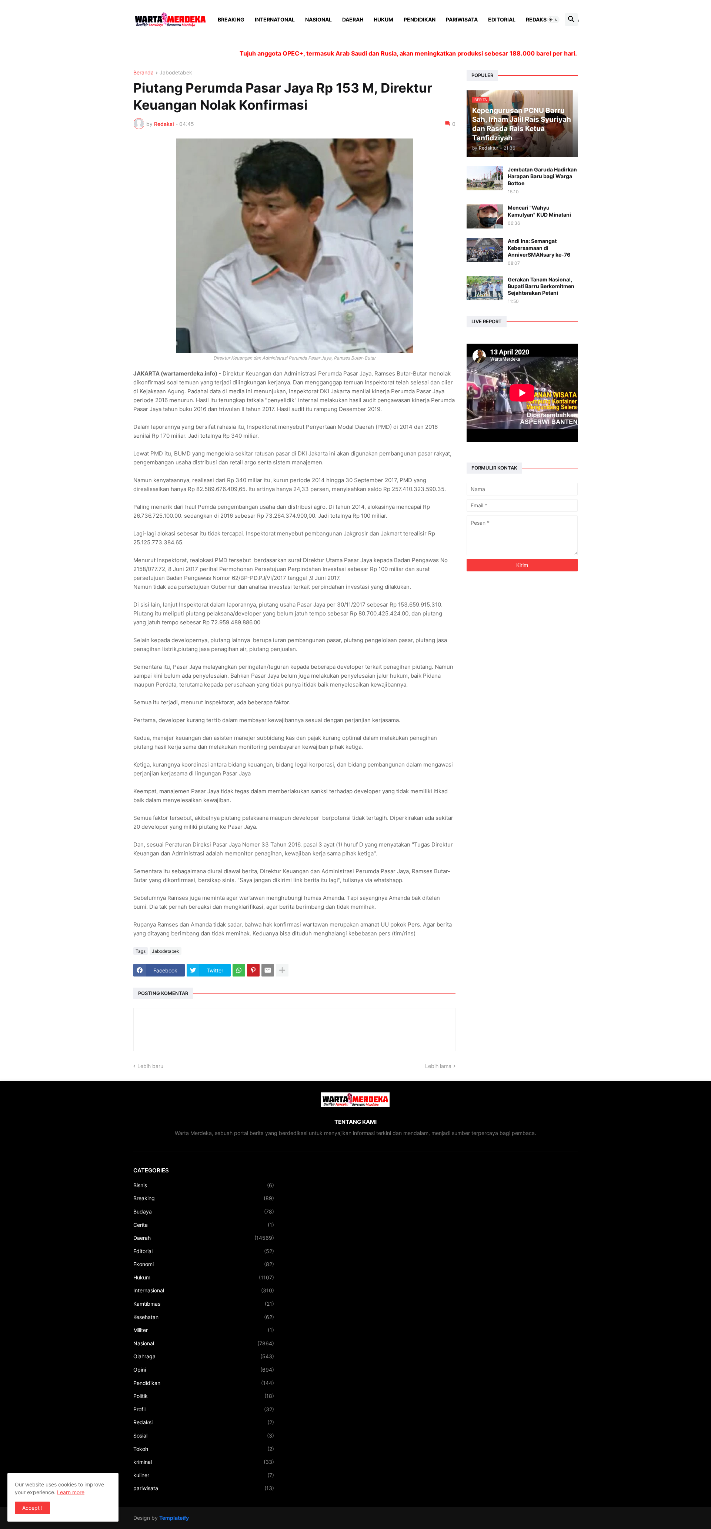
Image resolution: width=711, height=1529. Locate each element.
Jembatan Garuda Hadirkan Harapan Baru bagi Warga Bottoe (542, 176)
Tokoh (203, 1449)
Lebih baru (150, 1066)
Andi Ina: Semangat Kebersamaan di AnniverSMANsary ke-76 (539, 247)
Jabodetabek (176, 73)
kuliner (203, 1475)
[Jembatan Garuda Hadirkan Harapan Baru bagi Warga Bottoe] (485, 178)
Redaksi (537, 19)
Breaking (231, 19)
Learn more (70, 1492)
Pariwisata (462, 19)
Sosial (203, 1435)
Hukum (383, 19)
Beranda (143, 73)
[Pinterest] (253, 970)
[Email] (267, 970)
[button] (553, 19)
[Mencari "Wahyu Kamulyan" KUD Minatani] (485, 216)
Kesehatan (203, 1317)
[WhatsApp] (239, 970)
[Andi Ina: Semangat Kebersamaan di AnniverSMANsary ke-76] (485, 250)
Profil (203, 1409)
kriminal (203, 1462)
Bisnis (203, 1185)
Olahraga (203, 1356)
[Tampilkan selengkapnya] (282, 970)
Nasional (318, 19)
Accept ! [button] (32, 1508)
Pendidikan (419, 19)
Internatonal (275, 19)
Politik (203, 1396)
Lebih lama (438, 1066)
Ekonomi (203, 1264)
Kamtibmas (203, 1304)
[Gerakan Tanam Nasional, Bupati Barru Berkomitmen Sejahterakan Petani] (485, 288)
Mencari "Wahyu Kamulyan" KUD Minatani (539, 210)
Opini (203, 1369)
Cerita (203, 1225)
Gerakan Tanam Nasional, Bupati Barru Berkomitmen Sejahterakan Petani (541, 286)
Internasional (203, 1290)
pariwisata (203, 1488)
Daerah (352, 19)
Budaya (203, 1211)
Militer (203, 1330)
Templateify (174, 1518)
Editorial (501, 19)
